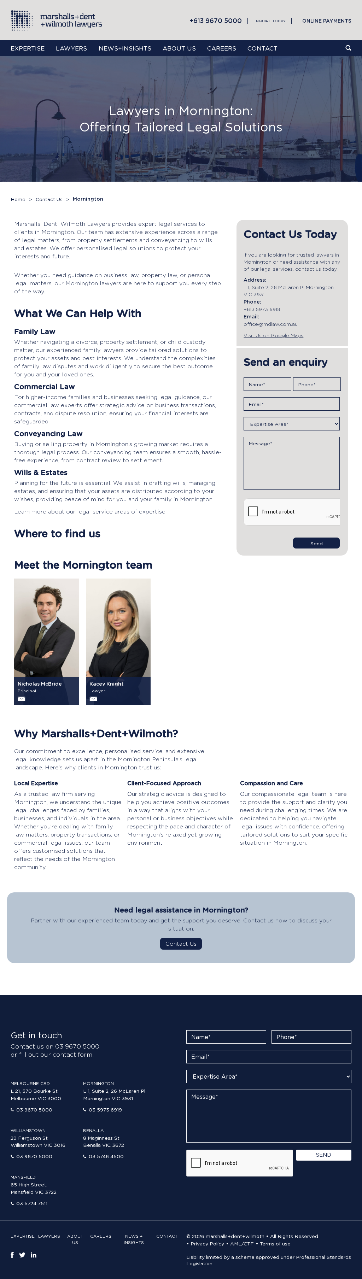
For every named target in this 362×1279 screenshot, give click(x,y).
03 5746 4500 (106, 1156)
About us (179, 48)
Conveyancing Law (48, 433)
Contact (262, 48)
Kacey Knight (106, 684)
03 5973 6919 (105, 1109)
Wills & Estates (41, 472)
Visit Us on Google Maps (273, 335)
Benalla (93, 1130)
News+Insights (125, 48)
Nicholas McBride (40, 684)
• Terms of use (273, 1243)
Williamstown (28, 1130)
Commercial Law (44, 386)
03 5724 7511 (31, 1203)
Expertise (28, 48)
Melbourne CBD (30, 1083)
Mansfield (23, 1177)
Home (18, 199)
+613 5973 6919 (262, 309)
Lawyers (71, 48)
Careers (221, 48)
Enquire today (269, 21)
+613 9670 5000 (215, 20)
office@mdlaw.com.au (271, 324)
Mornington (98, 1083)
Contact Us (49, 199)
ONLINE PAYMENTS (326, 20)
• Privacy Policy (205, 1243)
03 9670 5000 (34, 1109)
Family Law (35, 331)
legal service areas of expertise (121, 511)
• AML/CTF (240, 1243)
